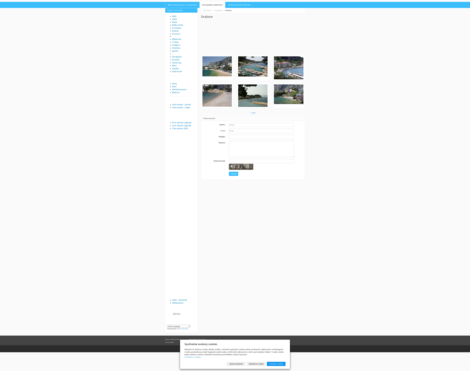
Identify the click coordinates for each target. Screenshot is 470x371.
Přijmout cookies (276, 364)
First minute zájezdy (181, 122)
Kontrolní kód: (219, 161)
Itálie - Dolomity (179, 300)
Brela (174, 22)
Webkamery (177, 303)
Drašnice (176, 48)
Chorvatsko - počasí (181, 104)
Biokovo (176, 92)
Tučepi (175, 42)
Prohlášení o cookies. (192, 357)
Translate (184, 329)
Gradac (175, 68)
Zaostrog (176, 62)
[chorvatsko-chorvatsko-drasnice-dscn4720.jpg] (217, 95)
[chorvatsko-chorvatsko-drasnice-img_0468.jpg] (253, 68)
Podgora (176, 45)
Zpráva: (221, 143)
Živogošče (177, 56)
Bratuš (175, 31)
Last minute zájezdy (181, 125)
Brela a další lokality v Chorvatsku (182, 5)
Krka (174, 86)
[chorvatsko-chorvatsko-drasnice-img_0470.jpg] (217, 68)
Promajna (176, 28)
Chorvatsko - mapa (181, 107)
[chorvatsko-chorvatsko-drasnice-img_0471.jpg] (289, 95)
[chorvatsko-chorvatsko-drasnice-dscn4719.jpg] (253, 95)
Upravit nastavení (236, 364)
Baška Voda (177, 25)
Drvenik (175, 59)
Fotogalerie (218, 10)
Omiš (174, 19)
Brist (174, 65)
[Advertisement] (253, 36)
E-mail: (222, 131)
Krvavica (176, 33)
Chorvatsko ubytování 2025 (239, 5)
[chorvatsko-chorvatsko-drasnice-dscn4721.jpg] (289, 68)
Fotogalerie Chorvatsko (212, 5)
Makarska (176, 39)
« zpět (253, 113)
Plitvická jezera (179, 89)
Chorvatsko (207, 10)
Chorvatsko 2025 (180, 128)
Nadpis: (221, 137)
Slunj (174, 83)
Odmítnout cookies (256, 364)
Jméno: (222, 125)
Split (174, 16)
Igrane (175, 51)
